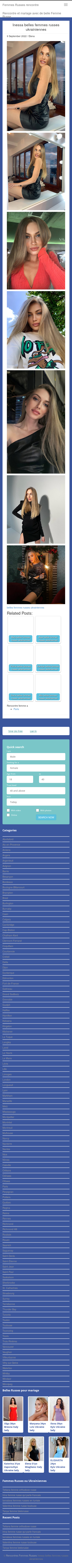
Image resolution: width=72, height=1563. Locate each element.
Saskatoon (8, 1277)
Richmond (8, 1223)
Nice (5, 1154)
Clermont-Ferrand (12, 940)
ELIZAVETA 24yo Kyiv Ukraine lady (57, 1465)
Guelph (6, 1004)
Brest (5, 898)
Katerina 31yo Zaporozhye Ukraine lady (12, 1467)
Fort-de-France (11, 983)
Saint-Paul (8, 1272)
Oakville (7, 1165)
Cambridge (8, 924)
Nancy (6, 1138)
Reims (6, 1213)
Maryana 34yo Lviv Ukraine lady (38, 1427)
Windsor (7, 1378)
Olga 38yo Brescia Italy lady (11, 1427)
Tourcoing (8, 1330)
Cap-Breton (9, 930)
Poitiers (6, 1197)
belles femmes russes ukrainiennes (25, 607)
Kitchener (8, 1031)
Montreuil (7, 1127)
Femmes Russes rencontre (21, 5)
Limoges (7, 1074)
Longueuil (8, 1085)
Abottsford (8, 839)
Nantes (6, 1149)
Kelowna (7, 1020)
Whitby (6, 1373)
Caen (5, 914)
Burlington (8, 903)
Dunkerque (8, 972)
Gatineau (7, 988)
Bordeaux (8, 882)
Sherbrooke (9, 1282)
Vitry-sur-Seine (10, 1362)
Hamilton (7, 1015)
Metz (5, 1106)
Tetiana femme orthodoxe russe (19, 1489)
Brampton (8, 892)
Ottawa (6, 1181)
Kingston (7, 1026)
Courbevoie (9, 951)
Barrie (6, 871)
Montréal (7, 1122)
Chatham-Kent (10, 935)
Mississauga (9, 1111)
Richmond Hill (10, 1229)
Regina (6, 1207)
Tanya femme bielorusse (16, 1511)
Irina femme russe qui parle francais (22, 1495)
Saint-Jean (8, 1266)
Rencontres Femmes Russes (21, 1555)
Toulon (6, 1320)
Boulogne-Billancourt (13, 887)
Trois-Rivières (10, 1341)
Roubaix (7, 1234)
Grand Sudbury (11, 994)
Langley (7, 1042)
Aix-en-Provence (11, 844)
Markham (8, 1095)
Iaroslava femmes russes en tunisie (21, 1500)
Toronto (7, 1314)
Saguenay (8, 1250)
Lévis (5, 1063)
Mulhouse (8, 1133)
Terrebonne (9, 1304)
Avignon (7, 866)
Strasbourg (8, 1293)
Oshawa (7, 1175)
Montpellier (8, 1117)
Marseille (7, 1101)
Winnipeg (7, 1384)
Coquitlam (8, 946)
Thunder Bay (9, 1309)
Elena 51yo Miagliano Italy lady (33, 1467)
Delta (5, 962)
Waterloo (7, 1368)
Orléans (7, 1170)
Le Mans (7, 1058)
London (7, 1079)
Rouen (6, 1239)
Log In (33, 731)
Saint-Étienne (10, 1261)
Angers (6, 855)
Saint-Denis (9, 1256)
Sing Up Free (15, 731)
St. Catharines (10, 1288)
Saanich (7, 1245)
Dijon (5, 967)
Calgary (7, 919)
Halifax (6, 1010)
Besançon (8, 876)
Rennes (7, 1218)
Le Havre (7, 1053)
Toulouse (7, 1325)
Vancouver (8, 1346)
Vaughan (7, 1352)
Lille (5, 1069)
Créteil (6, 956)
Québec (7, 1202)
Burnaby (7, 908)
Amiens (6, 850)
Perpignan (8, 1191)
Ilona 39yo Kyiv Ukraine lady (57, 1427)
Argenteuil (8, 860)
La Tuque (8, 1036)
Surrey (6, 1298)
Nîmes (6, 1159)
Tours (6, 1336)
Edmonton (8, 978)
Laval (5, 1047)
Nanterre (7, 1143)
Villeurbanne (9, 1357)
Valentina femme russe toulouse (20, 1505)
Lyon (5, 1090)
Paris (16, 709)
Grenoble (7, 999)
